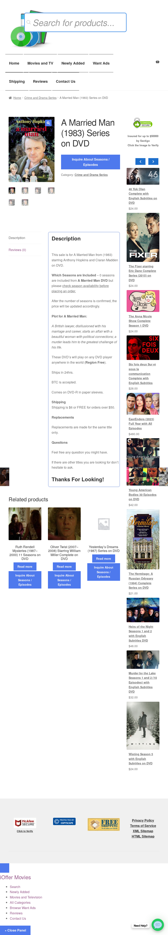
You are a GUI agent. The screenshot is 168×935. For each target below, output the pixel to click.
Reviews (40, 81)
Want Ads (101, 63)
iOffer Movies (15, 877)
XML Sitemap (143, 831)
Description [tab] (17, 237)
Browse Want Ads (23, 907)
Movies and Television (26, 897)
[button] (48, 123)
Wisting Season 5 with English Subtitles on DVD (141, 758)
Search (15, 886)
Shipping (17, 81)
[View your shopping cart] (143, 59)
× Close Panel (15, 930)
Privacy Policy (143, 820)
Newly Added (73, 63)
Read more (24, 566)
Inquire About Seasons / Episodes (90, 162)
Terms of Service (143, 825)
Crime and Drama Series (40, 98)
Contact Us (65, 81)
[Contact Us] (158, 925)
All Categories (20, 902)
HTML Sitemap (143, 836)
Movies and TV (40, 63)
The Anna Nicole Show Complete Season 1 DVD (140, 320)
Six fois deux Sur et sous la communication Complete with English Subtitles (142, 373)
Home (14, 63)
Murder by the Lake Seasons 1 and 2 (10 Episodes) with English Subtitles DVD (143, 682)
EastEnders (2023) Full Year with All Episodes (141, 423)
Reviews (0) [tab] (17, 249)
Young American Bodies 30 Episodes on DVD (143, 494)
